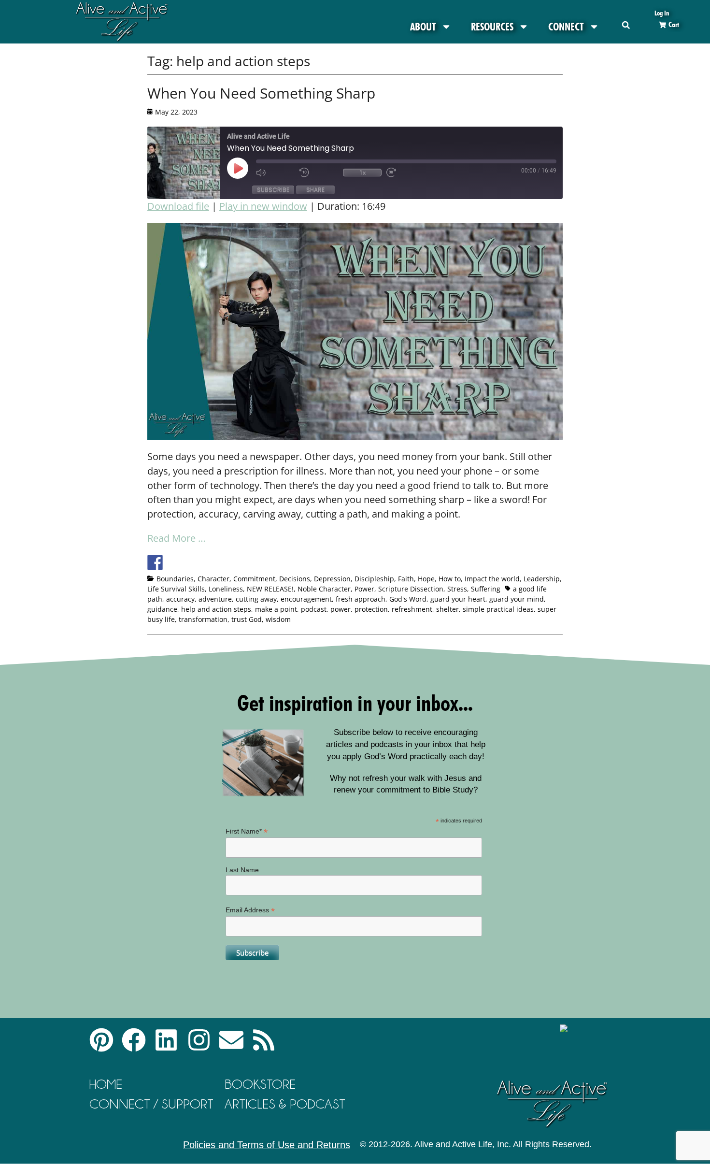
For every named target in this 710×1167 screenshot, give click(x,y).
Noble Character (324, 588)
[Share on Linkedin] (226, 562)
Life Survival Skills (176, 588)
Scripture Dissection (410, 588)
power (340, 609)
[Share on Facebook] (155, 562)
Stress (457, 588)
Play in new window (263, 206)
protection (371, 609)
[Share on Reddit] (191, 562)
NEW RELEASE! (270, 588)
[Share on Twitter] (173, 562)
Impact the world (492, 578)
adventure (215, 599)
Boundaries (175, 578)
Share (315, 190)
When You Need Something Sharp (261, 93)
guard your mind (516, 599)
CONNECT (566, 26)
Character (213, 578)
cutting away (256, 599)
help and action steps (216, 609)
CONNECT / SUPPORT (151, 1104)
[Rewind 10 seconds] (318, 172)
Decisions (294, 578)
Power (364, 588)
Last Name (242, 870)
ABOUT (423, 26)
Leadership (542, 578)
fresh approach (360, 599)
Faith (406, 578)
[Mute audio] (275, 172)
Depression (332, 578)
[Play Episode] (246, 168)
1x (362, 172)
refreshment (412, 609)
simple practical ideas (498, 609)
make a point (276, 609)
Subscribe (273, 190)
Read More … (176, 538)
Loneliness (226, 588)
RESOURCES (492, 26)
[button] (626, 25)
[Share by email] (244, 562)
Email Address (250, 910)
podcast (314, 609)
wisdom (278, 619)
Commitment (254, 578)
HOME (105, 1084)
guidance (162, 609)
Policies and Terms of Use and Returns (266, 1144)
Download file (178, 206)
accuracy (180, 599)
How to (450, 578)
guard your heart (457, 599)
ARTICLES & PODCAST (285, 1104)
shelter (447, 609)
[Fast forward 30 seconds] (405, 172)
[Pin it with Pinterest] (208, 562)
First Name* (247, 831)
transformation (203, 619)
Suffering (485, 588)
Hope (426, 578)
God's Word (407, 599)
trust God (246, 619)
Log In (661, 13)
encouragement (306, 599)
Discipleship (374, 578)
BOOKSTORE (260, 1084)
